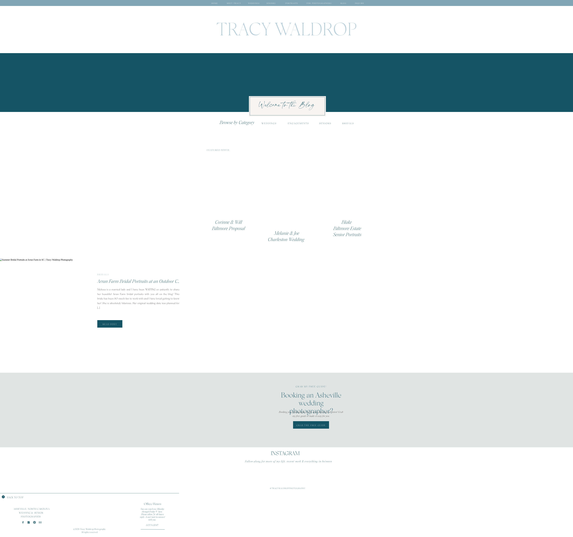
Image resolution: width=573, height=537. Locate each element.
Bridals (103, 274)
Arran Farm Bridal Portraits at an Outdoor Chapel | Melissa (150, 281)
